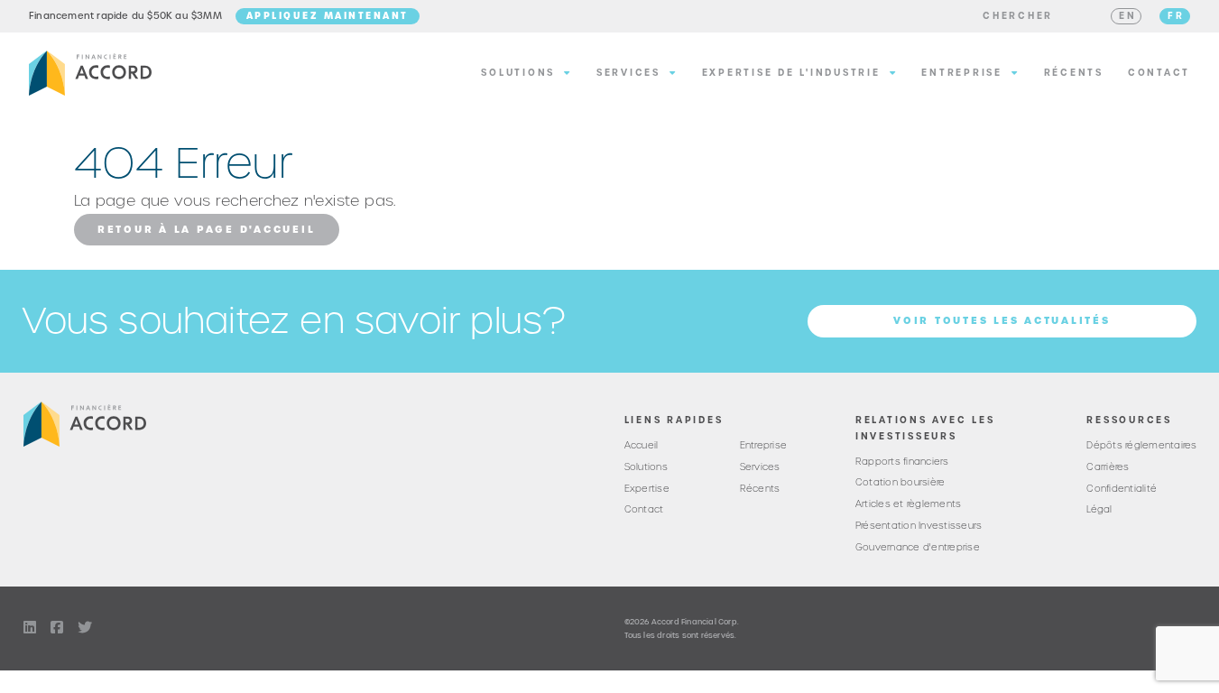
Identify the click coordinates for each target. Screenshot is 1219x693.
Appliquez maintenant (327, 15)
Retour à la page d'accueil (206, 229)
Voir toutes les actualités (1002, 320)
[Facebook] (57, 628)
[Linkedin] (29, 628)
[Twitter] (85, 628)
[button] (1018, 16)
